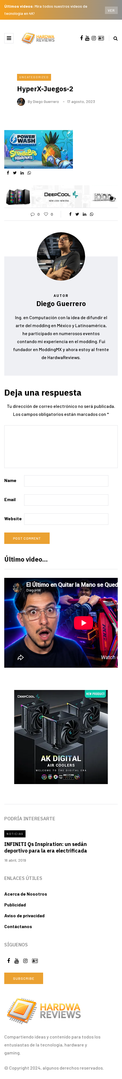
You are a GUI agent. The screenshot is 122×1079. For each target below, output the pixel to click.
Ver (111, 10)
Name (10, 480)
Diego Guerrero (46, 101)
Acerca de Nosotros (25, 893)
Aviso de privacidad (24, 915)
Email (10, 499)
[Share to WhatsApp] (29, 173)
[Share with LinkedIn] (22, 173)
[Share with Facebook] (7, 173)
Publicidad (15, 904)
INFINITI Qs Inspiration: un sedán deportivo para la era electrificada (45, 847)
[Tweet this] (14, 173)
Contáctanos (18, 926)
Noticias (15, 833)
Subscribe (23, 978)
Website (13, 518)
